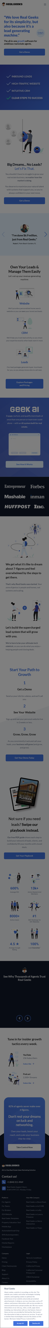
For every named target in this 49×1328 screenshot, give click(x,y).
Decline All (36, 1323)
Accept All (20, 1323)
